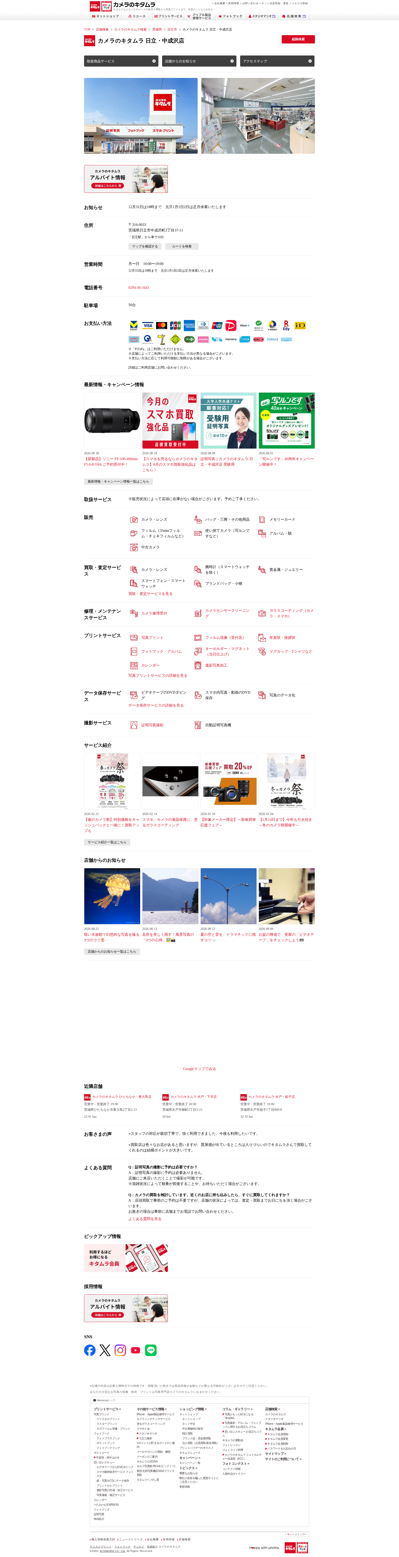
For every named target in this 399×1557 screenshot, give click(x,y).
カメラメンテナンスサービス (154, 1419)
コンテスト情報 (231, 1469)
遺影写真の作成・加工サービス (115, 1490)
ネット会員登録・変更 (275, 3)
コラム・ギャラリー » (237, 1409)
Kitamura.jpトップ (106, 1400)
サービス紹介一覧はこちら (107, 842)
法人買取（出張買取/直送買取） (200, 1443)
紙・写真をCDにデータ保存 (113, 1480)
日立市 (172, 29)
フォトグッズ (101, 1509)
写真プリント (101, 1414)
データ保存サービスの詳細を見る (156, 705)
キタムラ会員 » (275, 1429)
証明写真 (99, 1514)
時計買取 (187, 1433)
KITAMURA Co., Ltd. (113, 1551)
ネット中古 (188, 1423)
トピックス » (188, 1468)
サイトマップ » (275, 1453)
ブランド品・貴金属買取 (196, 1438)
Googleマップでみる (199, 1069)
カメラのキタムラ (275, 1414)
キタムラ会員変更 (277, 1438)
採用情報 (233, 3)
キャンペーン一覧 (189, 1463)
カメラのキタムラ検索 (130, 29)
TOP (87, 29)
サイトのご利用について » (283, 1459)
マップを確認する (145, 246)
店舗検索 (102, 29)
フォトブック (101, 1433)
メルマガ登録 (300, 3)
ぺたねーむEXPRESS (106, 1504)
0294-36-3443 (138, 287)
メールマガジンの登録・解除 (154, 1451)
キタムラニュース (189, 1452)
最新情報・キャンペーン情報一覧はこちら (118, 481)
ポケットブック (106, 1443)
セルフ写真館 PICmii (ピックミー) (156, 1466)
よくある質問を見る (145, 1219)
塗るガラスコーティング (151, 1423)
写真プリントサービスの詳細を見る (157, 675)
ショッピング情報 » (192, 1409)
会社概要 (219, 3)
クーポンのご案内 (147, 1456)
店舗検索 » (272, 1409)
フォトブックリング (108, 1447)
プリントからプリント (110, 1485)
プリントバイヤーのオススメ (196, 1447)
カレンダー (100, 1500)
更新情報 (184, 1486)
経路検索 (298, 39)
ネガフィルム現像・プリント (113, 1428)
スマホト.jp (143, 1428)
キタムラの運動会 (232, 1440)
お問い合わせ (250, 3)
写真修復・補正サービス (111, 1495)
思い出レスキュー (104, 1462)
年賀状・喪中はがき (108, 1457)
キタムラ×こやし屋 (148, 1479)
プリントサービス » (107, 1409)
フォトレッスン (231, 1445)
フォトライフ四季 (232, 1450)
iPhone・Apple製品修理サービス (156, 1414)
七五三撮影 (145, 1438)
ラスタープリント (107, 1423)
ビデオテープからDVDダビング (115, 1467)
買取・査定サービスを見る (150, 594)
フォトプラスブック (108, 1438)
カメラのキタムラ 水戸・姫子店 (272, 1097)
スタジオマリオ (148, 1433)
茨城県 (157, 29)
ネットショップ (188, 1414)
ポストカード (101, 1452)
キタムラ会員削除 (277, 1443)
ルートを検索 (182, 246)
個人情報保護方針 (103, 1539)
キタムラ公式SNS (147, 1461)
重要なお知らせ (188, 1473)
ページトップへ (298, 1534)
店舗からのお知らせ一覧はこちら (112, 951)
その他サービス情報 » (152, 1409)
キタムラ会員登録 (277, 1434)
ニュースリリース (131, 1539)
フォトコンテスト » (235, 1463)
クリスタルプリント (108, 1419)
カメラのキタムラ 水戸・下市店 (194, 1097)
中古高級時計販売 (192, 1428)
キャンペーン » (189, 1458)
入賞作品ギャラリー (234, 1473)
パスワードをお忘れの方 (281, 1448)
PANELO (99, 1519)
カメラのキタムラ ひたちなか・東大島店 (121, 1097)
